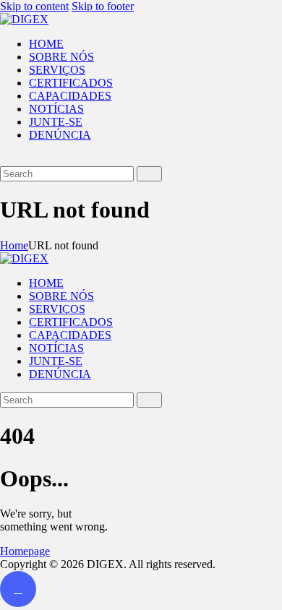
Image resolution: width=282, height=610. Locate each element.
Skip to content (34, 6)
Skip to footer (103, 6)
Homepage (25, 551)
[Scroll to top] (18, 589)
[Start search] (149, 173)
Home (14, 245)
